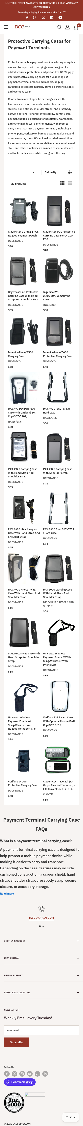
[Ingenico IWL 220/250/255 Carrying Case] (59, 271)
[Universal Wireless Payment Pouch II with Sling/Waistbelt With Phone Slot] (59, 633)
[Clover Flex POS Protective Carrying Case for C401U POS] (59, 211)
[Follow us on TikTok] (37, 1074)
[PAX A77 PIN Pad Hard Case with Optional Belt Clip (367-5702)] (24, 388)
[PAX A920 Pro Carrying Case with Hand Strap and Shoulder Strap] (24, 569)
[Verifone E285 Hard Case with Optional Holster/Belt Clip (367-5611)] (59, 696)
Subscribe (16, 1042)
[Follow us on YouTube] (30, 1074)
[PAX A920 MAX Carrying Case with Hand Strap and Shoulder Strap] (24, 508)
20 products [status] (18, 183)
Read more (7, 893)
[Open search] (59, 27)
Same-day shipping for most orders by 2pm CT (41, 12)
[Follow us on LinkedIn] (45, 1074)
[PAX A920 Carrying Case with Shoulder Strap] (59, 448)
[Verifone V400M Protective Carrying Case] (24, 761)
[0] (75, 27)
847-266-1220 (41, 918)
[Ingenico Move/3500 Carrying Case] (24, 331)
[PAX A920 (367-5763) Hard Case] (59, 388)
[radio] (62, 184)
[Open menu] (6, 27)
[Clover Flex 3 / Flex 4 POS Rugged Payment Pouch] (24, 211)
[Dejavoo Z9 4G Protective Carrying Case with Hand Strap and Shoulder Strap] (24, 271)
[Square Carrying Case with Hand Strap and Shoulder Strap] (24, 633)
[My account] (67, 27)
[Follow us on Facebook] (7, 1074)
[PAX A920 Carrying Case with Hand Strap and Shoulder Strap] (24, 448)
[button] (24, 172)
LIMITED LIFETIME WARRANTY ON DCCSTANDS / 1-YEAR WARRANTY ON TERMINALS (41, 5)
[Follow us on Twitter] (14, 1074)
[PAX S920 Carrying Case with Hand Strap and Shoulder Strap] (59, 569)
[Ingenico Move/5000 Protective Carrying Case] (59, 331)
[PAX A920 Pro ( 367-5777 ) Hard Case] (59, 508)
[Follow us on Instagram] (22, 1074)
